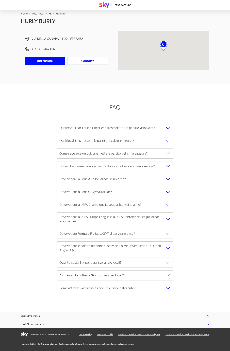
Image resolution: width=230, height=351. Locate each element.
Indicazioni (45, 61)
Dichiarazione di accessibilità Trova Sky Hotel (187, 334)
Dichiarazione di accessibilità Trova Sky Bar (139, 334)
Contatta (87, 61)
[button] (115, 128)
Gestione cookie (105, 334)
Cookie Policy (85, 334)
